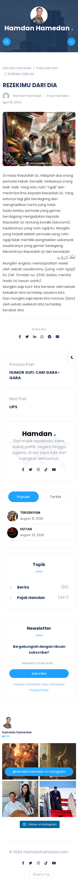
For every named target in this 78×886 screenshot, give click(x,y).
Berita (23, 587)
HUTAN (26, 529)
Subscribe (39, 673)
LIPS (13, 407)
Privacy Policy (39, 690)
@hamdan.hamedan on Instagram (39, 771)
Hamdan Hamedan (39, 27)
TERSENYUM (30, 513)
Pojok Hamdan (58, 96)
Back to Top (41, 874)
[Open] (20, 761)
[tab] (23, 496)
